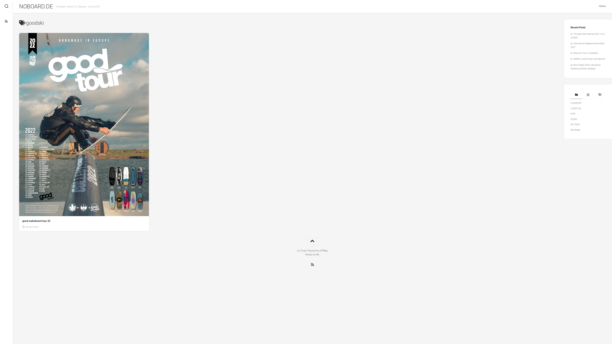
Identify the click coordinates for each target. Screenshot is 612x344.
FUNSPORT (576, 103)
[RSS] (6, 21)
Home (602, 6)
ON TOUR (575, 124)
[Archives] (588, 95)
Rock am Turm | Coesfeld (585, 53)
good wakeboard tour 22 (36, 220)
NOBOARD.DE (36, 6)
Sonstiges (575, 130)
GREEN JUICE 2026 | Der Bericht (589, 59)
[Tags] (600, 95)
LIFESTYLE (576, 108)
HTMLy (324, 250)
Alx (317, 254)
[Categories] (576, 95)
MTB (573, 113)
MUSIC (574, 119)
